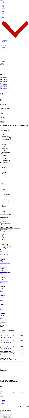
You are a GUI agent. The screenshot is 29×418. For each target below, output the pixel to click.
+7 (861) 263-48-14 (4, 45)
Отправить (7, 229)
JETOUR (3, 10)
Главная (3, 46)
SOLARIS (3, 13)
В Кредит (4, 259)
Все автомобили (5, 39)
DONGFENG (3, 8)
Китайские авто (5, 40)
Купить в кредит (8, 108)
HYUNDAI (3, 2)
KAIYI (2, 16)
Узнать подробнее (2, 332)
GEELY (3, 5)
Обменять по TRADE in (3, 108)
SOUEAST (3, 11)
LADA (2, 3)
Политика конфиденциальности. (4, 411)
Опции (1, 130)
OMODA (3, 17)
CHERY (3, 7)
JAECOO (3, 18)
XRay (2, 48)
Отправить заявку (22, 346)
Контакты (3, 43)
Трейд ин (3, 42)
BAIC (2, 14)
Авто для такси (3, 401)
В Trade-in (2, 259)
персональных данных (8, 231)
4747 (2, 49)
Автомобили (3, 47)
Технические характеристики (6, 130)
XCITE (2, 15)
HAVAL (3, 6)
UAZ (2, 4)
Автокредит (3, 41)
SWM (2, 12)
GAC (2, 9)
